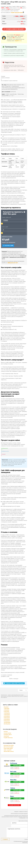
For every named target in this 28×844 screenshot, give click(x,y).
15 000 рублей (7, 714)
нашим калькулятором (17, 12)
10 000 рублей (7, 713)
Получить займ (9, 245)
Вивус (12, 796)
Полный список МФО (14, 805)
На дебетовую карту (8, 737)
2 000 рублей (6, 710)
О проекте (16, 811)
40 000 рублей (7, 719)
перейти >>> (18, 40)
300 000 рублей (7, 723)
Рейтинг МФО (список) (9, 751)
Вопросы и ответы (23, 811)
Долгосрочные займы (8, 746)
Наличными (6, 736)
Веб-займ (13, 771)
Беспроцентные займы (9, 745)
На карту (6, 731)
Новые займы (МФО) (8, 748)
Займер (12, 788)
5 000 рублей (6, 711)
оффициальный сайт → (13, 262)
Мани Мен (13, 779)
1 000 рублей (6, 708)
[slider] (2, 224)
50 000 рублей (7, 720)
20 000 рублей (7, 716)
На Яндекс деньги (8, 734)
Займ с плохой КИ (7, 749)
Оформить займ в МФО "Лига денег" (15, 683)
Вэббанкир (13, 763)
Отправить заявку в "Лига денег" (15, 29)
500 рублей (6, 707)
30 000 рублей (7, 717)
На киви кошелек (7, 733)
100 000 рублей (7, 722)
